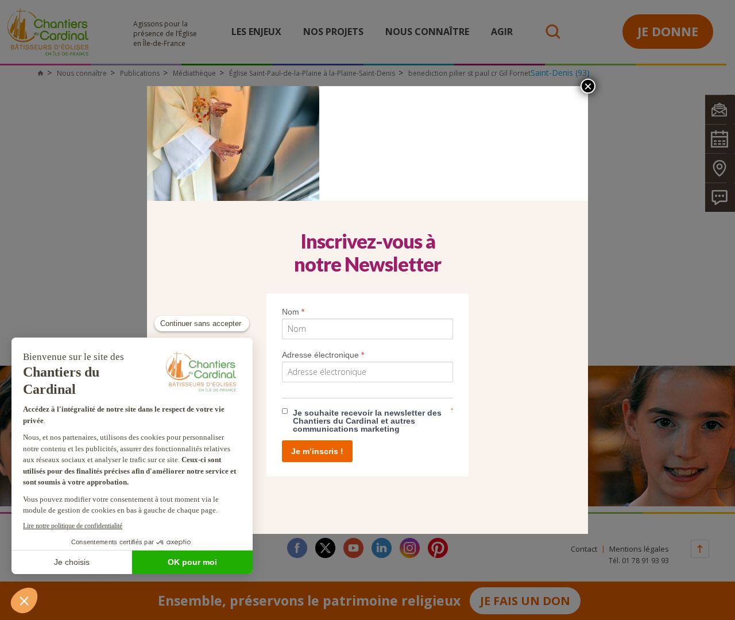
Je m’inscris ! (317, 451)
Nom (293, 312)
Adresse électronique (323, 355)
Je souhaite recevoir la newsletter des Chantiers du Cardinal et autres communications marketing (367, 421)
